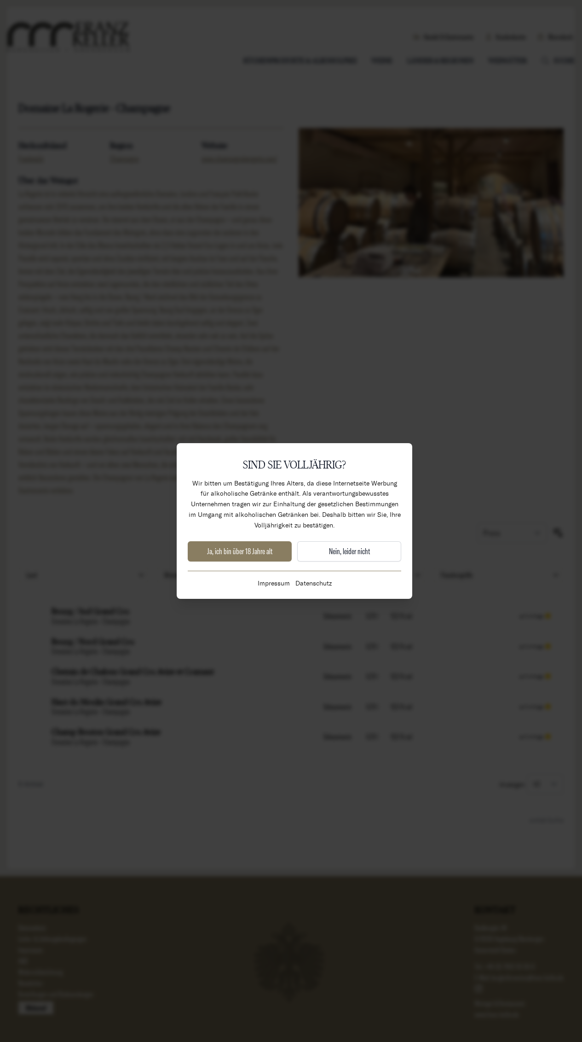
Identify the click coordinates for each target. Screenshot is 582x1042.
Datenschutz (313, 583)
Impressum (274, 583)
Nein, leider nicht (349, 551)
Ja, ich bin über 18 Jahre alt (239, 551)
